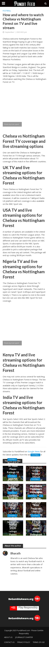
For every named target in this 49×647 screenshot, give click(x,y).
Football (7, 11)
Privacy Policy (23, 642)
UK (41, 496)
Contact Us (9, 642)
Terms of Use (39, 642)
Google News (34, 451)
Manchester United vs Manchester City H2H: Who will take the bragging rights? (36, 493)
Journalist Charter (24, 637)
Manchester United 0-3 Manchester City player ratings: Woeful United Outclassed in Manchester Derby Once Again (36, 475)
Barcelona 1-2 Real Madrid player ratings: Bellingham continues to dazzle (36, 530)
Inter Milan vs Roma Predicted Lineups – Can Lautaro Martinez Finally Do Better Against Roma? (13, 511)
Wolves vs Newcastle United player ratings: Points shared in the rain (13, 530)
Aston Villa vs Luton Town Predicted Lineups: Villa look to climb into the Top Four (36, 511)
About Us (8, 637)
